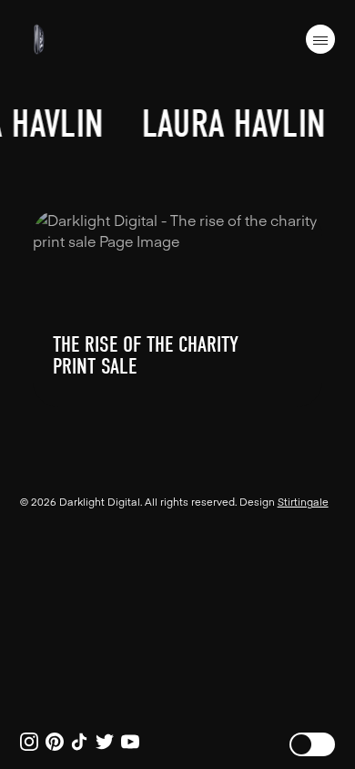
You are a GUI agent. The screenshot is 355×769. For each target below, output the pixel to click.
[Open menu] (320, 39)
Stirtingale (303, 501)
